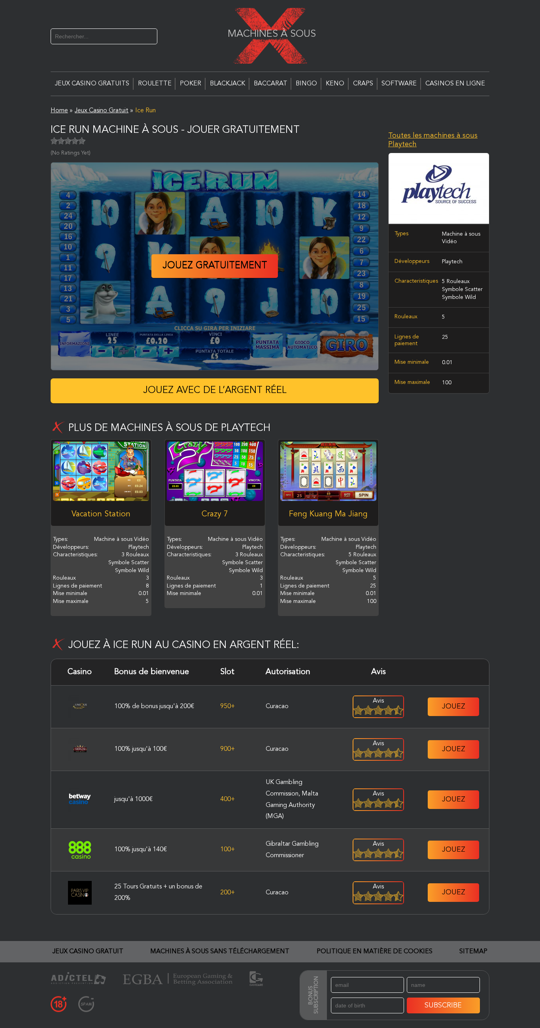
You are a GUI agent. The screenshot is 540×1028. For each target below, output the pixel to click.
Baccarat (270, 84)
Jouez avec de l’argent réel (215, 390)
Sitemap (473, 952)
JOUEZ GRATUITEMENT (214, 266)
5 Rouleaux (456, 281)
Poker (190, 84)
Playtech (452, 261)
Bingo (306, 84)
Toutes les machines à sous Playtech (433, 140)
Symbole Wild (459, 297)
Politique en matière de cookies (374, 952)
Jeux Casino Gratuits (92, 84)
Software (399, 84)
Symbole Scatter (462, 289)
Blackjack (227, 84)
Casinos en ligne (455, 84)
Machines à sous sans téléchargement (219, 952)
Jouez (453, 706)
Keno (335, 84)
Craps (363, 84)
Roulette (155, 84)
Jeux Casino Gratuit (88, 952)
